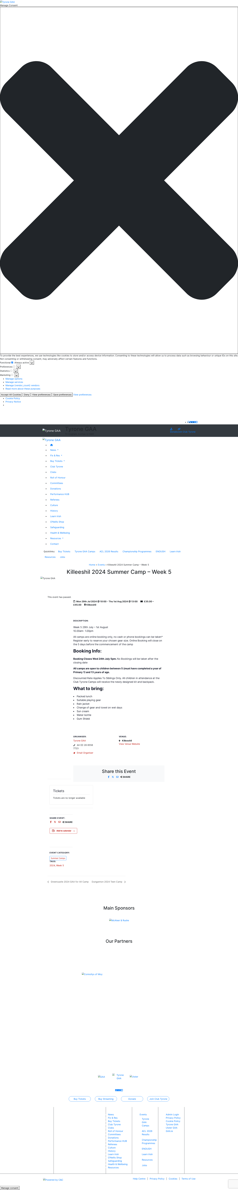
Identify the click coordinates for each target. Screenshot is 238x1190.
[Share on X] (113, 777)
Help (139, 1178)
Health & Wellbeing (60, 532)
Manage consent (9, 1188)
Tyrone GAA (79, 740)
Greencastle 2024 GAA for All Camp (69, 881)
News (111, 1114)
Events (101, 564)
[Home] (121, 445)
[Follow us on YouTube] (197, 422)
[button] (119, 180)
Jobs (62, 557)
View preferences (41, 394)
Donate (174, 431)
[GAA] (101, 1076)
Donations (55, 488)
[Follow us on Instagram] (195, 422)
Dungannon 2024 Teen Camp (107, 881)
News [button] (53, 449)
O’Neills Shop (57, 521)
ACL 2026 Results (109, 551)
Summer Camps (58, 858)
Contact (54, 543)
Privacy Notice (13, 401)
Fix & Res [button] (55, 455)
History (54, 510)
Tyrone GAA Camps (85, 551)
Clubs (53, 472)
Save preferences (62, 394)
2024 (52, 865)
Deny (26, 394)
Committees (56, 483)
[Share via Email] (118, 777)
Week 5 (60, 865)
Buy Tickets (64, 551)
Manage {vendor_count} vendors (22, 385)
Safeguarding (57, 527)
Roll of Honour (57, 477)
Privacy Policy (173, 1117)
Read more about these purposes (23, 388)
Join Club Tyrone (186, 431)
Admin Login (172, 1114)
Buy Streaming (105, 1098)
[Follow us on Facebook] (191, 422)
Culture (54, 505)
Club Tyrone (56, 466)
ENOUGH (160, 551)
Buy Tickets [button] (56, 460)
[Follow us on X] (193, 422)
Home (92, 564)
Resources (50, 557)
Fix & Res (112, 1117)
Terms (188, 1178)
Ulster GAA (171, 1127)
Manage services (14, 382)
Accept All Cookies (11, 394)
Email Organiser (84, 752)
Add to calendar (63, 831)
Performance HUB (59, 494)
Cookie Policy (13, 398)
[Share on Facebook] (109, 777)
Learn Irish (55, 516)
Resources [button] (56, 538)
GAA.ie (169, 1131)
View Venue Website (129, 744)
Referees (54, 499)
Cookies (173, 1178)
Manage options (14, 378)
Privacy (157, 1178)
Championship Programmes (137, 551)
